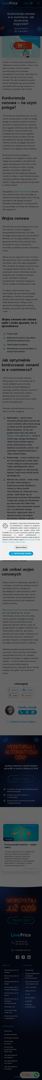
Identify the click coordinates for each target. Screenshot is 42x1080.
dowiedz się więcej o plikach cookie (13, 542)
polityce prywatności (30, 540)
